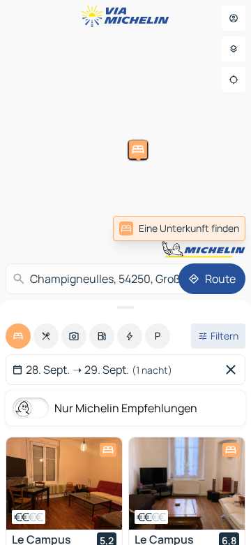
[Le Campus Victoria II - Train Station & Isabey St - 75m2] (64, 483)
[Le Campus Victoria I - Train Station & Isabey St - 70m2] (187, 483)
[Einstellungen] (233, 48)
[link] (179, 228)
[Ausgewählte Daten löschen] (233, 369)
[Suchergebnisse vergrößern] (125, 307)
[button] (206, 196)
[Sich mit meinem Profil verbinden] (233, 18)
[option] (18, 336)
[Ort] (233, 79)
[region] (64, 483)
